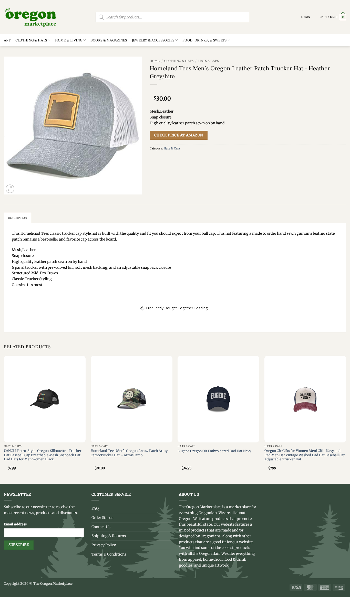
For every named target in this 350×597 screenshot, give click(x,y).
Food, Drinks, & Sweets (204, 40)
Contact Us (100, 527)
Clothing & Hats (31, 40)
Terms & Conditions (108, 554)
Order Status (102, 517)
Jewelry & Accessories (153, 40)
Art (7, 40)
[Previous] (4, 419)
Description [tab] (17, 218)
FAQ (95, 508)
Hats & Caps (208, 61)
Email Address (15, 524)
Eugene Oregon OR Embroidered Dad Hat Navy (214, 451)
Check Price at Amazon (178, 135)
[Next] (346, 419)
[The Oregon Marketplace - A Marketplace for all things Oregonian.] (30, 17)
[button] (333, 17)
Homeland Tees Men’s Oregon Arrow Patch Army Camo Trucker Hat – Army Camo (129, 453)
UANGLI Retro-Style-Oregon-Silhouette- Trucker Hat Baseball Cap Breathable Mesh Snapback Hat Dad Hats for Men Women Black (42, 455)
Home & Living (69, 40)
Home (155, 61)
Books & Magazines (108, 40)
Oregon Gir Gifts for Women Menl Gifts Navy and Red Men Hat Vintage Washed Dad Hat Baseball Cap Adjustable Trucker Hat (304, 455)
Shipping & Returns (108, 536)
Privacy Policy (103, 545)
